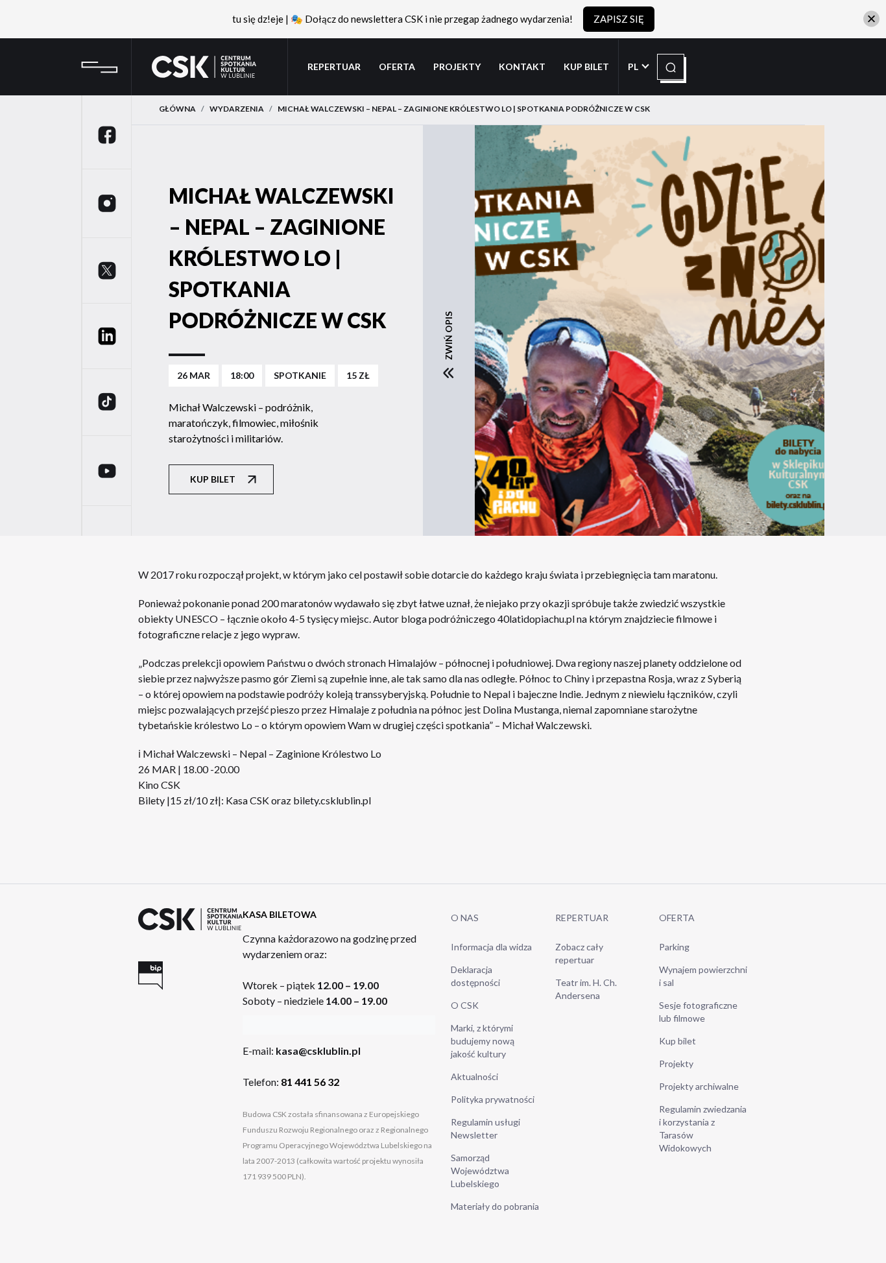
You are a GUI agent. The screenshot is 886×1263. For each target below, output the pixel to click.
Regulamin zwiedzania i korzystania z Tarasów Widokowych (703, 1128)
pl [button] (634, 66)
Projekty (457, 66)
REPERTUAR (581, 917)
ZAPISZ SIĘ (618, 19)
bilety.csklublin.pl (332, 800)
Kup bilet (212, 479)
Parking (674, 946)
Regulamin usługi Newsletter (485, 1128)
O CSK (465, 1005)
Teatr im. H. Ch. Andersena (586, 989)
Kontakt (522, 66)
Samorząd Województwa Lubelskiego (480, 1170)
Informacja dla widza (491, 946)
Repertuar (334, 66)
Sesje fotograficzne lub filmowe (698, 1012)
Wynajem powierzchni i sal (703, 976)
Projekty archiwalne (699, 1086)
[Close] (871, 19)
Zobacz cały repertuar (579, 953)
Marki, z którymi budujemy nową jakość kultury (482, 1040)
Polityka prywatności (492, 1099)
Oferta (397, 66)
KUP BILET (586, 66)
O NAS (465, 917)
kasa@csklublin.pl (318, 1050)
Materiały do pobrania (495, 1206)
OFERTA (677, 917)
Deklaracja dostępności (475, 976)
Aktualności (474, 1076)
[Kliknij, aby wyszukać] (671, 67)
